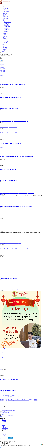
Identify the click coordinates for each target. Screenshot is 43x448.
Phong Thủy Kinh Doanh (21, 400)
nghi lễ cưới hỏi (39, 399)
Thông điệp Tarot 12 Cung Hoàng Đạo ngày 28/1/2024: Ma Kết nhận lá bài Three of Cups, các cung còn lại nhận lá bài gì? (17, 206)
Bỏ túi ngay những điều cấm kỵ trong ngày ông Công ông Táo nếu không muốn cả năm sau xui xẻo (14, 248)
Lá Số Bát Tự (4, 6)
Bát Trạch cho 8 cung (5, 18)
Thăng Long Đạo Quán (4, 348)
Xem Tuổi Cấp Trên (5, 34)
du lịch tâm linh (21, 399)
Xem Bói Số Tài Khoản (5, 41)
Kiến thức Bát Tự (3, 432)
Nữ (2, 60)
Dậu (2, 356)
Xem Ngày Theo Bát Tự (7, 21)
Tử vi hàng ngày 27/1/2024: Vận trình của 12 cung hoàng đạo (8, 217)
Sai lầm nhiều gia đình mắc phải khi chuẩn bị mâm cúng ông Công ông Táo (10, 243)
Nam (0, 60)
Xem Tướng (5, 399)
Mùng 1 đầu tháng (9, 399)
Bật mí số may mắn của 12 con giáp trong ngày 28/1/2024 (8, 211)
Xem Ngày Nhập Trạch (6, 25)
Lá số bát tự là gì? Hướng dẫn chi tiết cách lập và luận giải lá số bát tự (9, 394)
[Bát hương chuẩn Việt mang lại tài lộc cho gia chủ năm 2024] (2, 271)
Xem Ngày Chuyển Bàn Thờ (7, 22)
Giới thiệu (3, 51)
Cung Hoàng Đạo (5, 48)
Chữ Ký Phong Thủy (36, 400)
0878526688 (4, 411)
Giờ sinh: (1, 58)
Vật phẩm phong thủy (5, 19)
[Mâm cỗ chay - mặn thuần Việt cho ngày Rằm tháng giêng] (6, 228)
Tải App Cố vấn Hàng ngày (5, 429)
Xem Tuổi (4, 50)
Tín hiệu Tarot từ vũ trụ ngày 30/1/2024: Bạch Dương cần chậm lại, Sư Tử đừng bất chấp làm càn (17, 193)
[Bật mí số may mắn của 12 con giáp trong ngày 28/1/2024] (2, 210)
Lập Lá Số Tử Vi (5, 13)
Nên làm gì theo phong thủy (6, 11)
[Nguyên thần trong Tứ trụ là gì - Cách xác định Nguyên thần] (2, 101)
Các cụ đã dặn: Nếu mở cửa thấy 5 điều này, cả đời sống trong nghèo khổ (10, 143)
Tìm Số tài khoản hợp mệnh (5, 428)
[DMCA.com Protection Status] (3, 438)
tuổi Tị (9, 400)
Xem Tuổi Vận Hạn (5, 36)
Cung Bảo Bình (4, 401)
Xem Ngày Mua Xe (6, 28)
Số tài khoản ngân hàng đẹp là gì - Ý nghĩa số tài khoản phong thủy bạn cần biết (10, 396)
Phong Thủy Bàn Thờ (28, 399)
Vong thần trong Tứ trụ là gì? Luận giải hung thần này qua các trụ (9, 108)
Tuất (2, 357)
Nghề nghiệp (2, 400)
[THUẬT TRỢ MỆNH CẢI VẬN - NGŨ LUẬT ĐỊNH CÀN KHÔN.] (2, 372)
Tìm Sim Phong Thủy (5, 38)
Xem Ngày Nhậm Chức (7, 29)
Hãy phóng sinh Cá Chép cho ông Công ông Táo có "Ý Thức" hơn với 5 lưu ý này (14, 121)
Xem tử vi (3, 12)
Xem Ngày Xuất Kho (6, 30)
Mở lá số (1, 61)
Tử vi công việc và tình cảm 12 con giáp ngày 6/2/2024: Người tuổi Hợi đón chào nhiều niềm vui (16, 156)
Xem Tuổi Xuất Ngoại (5, 33)
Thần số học (4, 49)
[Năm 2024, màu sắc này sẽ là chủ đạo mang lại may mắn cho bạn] (2, 131)
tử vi (0, 399)
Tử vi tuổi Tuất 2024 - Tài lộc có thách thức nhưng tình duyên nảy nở (9, 180)
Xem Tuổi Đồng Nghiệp (5, 35)
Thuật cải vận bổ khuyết (4, 434)
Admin (1, 194)
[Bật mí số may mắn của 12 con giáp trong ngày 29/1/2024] (2, 199)
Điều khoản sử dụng (4, 420)
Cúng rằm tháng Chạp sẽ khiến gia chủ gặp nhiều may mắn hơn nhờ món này (11, 283)
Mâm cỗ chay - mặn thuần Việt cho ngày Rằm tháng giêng (8, 390)
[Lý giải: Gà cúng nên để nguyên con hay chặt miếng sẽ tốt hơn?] (2, 236)
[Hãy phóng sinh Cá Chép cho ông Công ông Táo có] (6, 119)
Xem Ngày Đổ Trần (6, 24)
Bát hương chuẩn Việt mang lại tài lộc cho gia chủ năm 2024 (8, 127)
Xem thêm (1, 75)
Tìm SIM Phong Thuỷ (4, 427)
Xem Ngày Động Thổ (6, 23)
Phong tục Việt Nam (5, 47)
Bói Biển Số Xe (11, 400)
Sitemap (2, 422)
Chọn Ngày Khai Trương (26, 400)
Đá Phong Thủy (31, 400)
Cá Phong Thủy (6, 400)
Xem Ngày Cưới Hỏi (6, 27)
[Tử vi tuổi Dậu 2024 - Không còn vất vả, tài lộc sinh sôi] (2, 162)
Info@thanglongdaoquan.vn (12, 410)
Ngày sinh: (1, 57)
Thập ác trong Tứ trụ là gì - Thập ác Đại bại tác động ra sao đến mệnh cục (10, 97)
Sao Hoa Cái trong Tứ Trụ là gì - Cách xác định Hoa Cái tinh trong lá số (12, 84)
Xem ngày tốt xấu (3, 426)
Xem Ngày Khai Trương (7, 26)
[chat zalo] (1, 447)
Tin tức (3, 44)
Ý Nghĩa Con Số (14, 400)
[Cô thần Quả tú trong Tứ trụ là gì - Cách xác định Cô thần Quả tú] (2, 90)
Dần (2, 352)
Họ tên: (1, 56)
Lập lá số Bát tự (3, 425)
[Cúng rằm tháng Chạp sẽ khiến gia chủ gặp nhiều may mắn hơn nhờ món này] (2, 136)
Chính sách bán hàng (4, 421)
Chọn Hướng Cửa (17, 400)
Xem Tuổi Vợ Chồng (5, 32)
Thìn (2, 353)
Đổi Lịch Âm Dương (5, 16)
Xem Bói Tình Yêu (5, 39)
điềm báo (33, 399)
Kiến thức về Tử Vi (4, 433)
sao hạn (31, 399)
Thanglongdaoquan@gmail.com (5, 410)
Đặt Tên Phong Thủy (5, 8)
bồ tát (36, 399)
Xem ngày (3, 20)
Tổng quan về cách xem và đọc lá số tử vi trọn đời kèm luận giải (8, 395)
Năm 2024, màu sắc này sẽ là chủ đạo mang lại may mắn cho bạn (9, 132)
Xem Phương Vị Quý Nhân (6, 9)
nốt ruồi (35, 399)
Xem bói (3, 37)
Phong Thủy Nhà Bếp (17, 399)
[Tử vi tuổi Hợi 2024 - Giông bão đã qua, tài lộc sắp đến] (2, 173)
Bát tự (3, 46)
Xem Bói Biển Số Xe (5, 40)
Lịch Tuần (4, 15)
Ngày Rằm (13, 399)
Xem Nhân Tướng (5, 42)
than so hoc (2, 399)
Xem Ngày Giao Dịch (6, 31)
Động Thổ (25, 399)
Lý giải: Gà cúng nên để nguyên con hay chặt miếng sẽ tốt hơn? (9, 237)
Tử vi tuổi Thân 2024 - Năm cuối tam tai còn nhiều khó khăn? (9, 169)
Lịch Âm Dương (5, 14)
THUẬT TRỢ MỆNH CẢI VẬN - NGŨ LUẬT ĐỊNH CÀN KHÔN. (9, 379)
